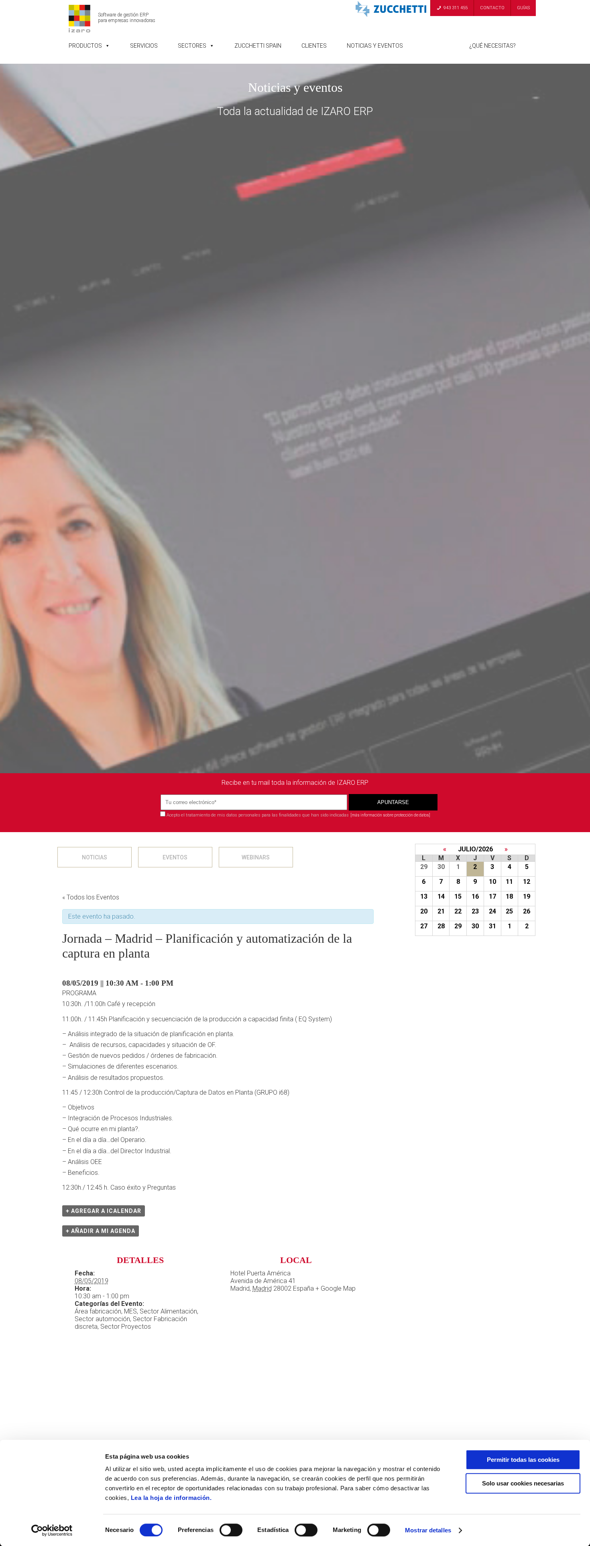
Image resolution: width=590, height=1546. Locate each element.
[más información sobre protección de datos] (390, 815)
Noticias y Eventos (375, 45)
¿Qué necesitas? (492, 45)
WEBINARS (256, 857)
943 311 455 (456, 7)
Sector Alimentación (168, 1311)
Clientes (314, 45)
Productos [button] (85, 45)
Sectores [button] (192, 45)
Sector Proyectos (125, 1326)
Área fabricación (98, 1311)
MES (130, 1311)
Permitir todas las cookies (523, 1459)
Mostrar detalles (428, 1530)
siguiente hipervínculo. (416, 856)
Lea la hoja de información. (171, 1497)
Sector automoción (102, 1319)
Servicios (144, 45)
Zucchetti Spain (257, 45)
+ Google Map (335, 1288)
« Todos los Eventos (90, 897)
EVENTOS (175, 857)
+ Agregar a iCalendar (103, 1211)
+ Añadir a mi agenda (100, 1231)
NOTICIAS (94, 857)
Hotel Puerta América (260, 1273)
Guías (523, 7)
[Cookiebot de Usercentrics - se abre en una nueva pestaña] (52, 1530)
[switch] (231, 1530)
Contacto (492, 7)
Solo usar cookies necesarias (523, 1483)
